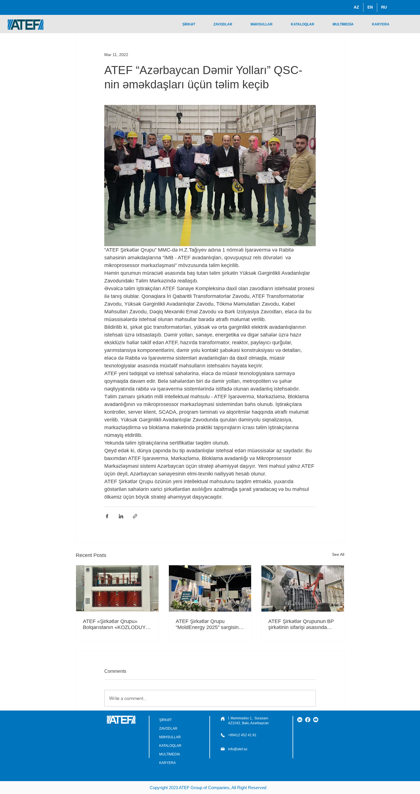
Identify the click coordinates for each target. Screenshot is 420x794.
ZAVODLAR (168, 729)
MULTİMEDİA (169, 754)
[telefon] (222, 719)
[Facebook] (307, 719)
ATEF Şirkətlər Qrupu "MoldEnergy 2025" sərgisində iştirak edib (210, 624)
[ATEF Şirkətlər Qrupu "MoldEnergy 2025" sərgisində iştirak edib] (210, 588)
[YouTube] (315, 719)
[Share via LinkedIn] (121, 516)
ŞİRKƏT (165, 720)
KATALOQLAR (170, 746)
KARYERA (167, 763)
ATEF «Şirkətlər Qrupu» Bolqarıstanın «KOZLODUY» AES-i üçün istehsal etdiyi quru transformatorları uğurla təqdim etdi (116, 624)
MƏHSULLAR (170, 737)
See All (338, 554)
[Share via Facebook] (107, 516)
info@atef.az (237, 749)
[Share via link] (135, 516)
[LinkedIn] (299, 719)
